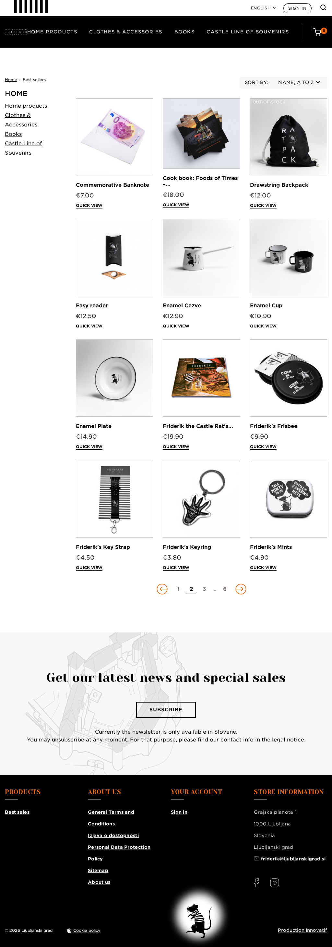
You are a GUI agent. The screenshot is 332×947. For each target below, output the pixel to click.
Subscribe (166, 710)
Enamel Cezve (182, 305)
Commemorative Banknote (112, 185)
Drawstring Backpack (279, 185)
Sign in (297, 8)
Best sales (17, 812)
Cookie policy (87, 930)
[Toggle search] (323, 7)
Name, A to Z (296, 82)
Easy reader (92, 305)
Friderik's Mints (271, 547)
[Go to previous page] (162, 589)
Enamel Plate (94, 426)
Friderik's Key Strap (103, 547)
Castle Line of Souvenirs (248, 31)
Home (16, 93)
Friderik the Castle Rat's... (198, 426)
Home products (52, 31)
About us (99, 882)
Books (184, 31)
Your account (196, 792)
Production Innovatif (302, 930)
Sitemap (98, 870)
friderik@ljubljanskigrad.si (293, 858)
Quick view (89, 205)
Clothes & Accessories (125, 31)
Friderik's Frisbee (273, 426)
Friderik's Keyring (187, 547)
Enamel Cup (266, 305)
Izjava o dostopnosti (113, 835)
